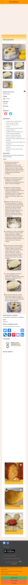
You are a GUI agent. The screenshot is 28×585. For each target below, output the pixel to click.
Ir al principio (7, 546)
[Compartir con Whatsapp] (13, 330)
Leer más (14, 583)
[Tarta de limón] (7, 65)
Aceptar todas (14, 577)
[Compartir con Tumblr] (9, 335)
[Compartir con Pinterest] (13, 335)
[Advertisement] (14, 20)
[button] (2, 2)
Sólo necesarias (14, 580)
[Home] (14, 2)
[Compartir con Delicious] (5, 335)
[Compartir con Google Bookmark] (22, 330)
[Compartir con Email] (18, 335)
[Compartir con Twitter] (5, 330)
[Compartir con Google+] (18, 330)
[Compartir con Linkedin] (22, 335)
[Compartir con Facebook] (9, 330)
